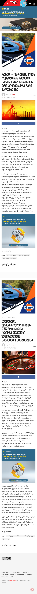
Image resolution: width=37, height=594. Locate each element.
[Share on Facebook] (18, 123)
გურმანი (29, 574)
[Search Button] (34, 4)
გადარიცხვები (11, 255)
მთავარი (4, 71)
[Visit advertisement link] (18, 51)
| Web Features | (13, 580)
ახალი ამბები (11, 71)
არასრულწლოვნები (28, 536)
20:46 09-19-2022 (10, 348)
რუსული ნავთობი (23, 255)
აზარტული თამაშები (13, 536)
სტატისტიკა (6, 539)
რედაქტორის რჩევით (8, 574)
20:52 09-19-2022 (10, 97)
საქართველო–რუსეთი (9, 258)
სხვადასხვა (5, 577)
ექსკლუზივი (16, 572)
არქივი (13, 577)
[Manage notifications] (32, 589)
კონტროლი (20, 574)
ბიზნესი (25, 572)
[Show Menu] (30, 4)
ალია (13, 94)
